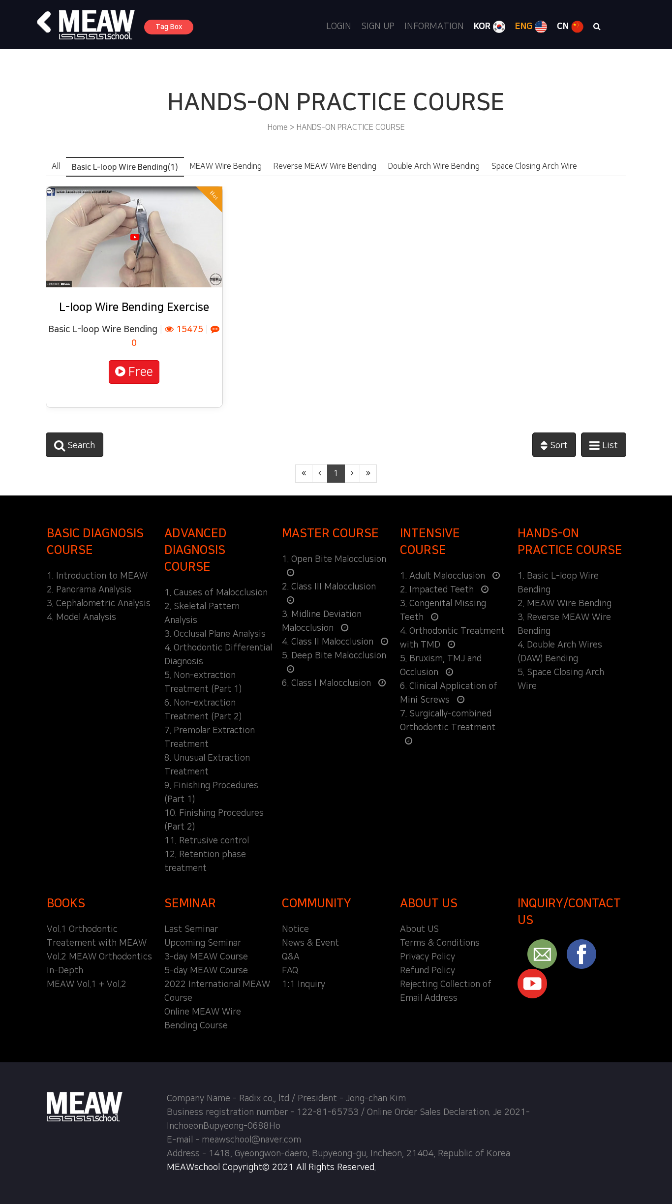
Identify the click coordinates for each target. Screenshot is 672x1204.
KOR (483, 26)
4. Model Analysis (81, 617)
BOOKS (66, 903)
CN (564, 26)
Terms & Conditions (440, 943)
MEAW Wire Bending (226, 166)
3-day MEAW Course (206, 957)
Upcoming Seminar (202, 943)
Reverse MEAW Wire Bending (325, 166)
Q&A (291, 957)
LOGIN (338, 26)
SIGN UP (378, 26)
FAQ (290, 971)
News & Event (310, 943)
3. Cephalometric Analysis (99, 604)
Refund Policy (427, 971)
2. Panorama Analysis (89, 590)
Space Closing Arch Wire (534, 166)
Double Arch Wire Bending (434, 166)
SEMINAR (190, 903)
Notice (295, 929)
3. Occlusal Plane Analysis (215, 634)
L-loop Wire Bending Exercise (134, 307)
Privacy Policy (427, 957)
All (56, 166)
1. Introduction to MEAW (97, 576)
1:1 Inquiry (303, 984)
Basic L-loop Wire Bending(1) (125, 167)
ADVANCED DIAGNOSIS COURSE (195, 550)
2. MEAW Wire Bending (564, 604)
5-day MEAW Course (206, 971)
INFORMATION (434, 26)
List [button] (609, 446)
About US (419, 929)
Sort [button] (558, 446)
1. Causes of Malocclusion (216, 593)
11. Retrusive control (206, 841)
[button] (44, 22)
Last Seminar (191, 929)
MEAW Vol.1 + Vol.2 (86, 984)
